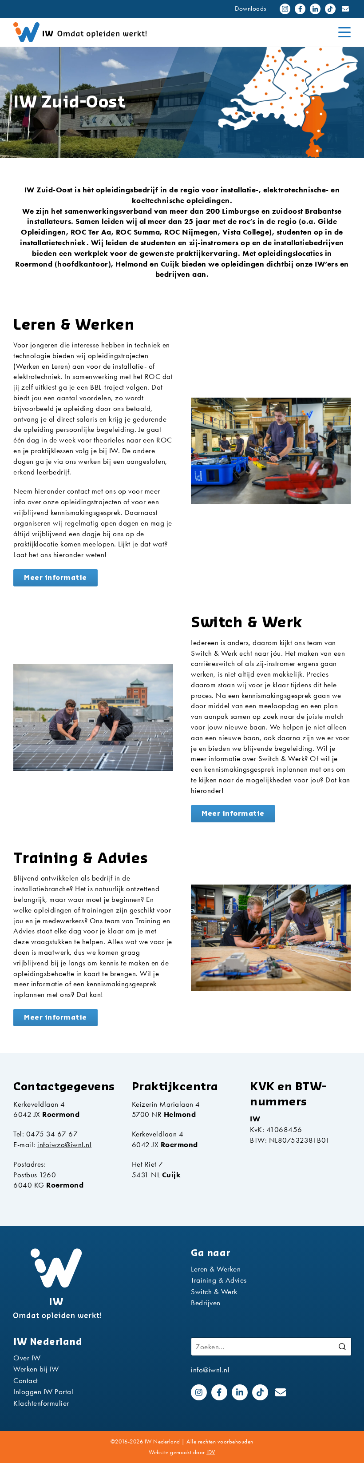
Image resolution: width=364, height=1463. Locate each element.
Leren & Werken (216, 1268)
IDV (210, 1452)
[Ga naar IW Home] (93, 1283)
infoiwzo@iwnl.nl (64, 1144)
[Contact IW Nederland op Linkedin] (315, 9)
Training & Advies (219, 1280)
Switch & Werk (214, 1291)
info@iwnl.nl (210, 1369)
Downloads (250, 8)
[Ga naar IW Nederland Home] (102, 32)
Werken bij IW (36, 1368)
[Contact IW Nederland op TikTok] (330, 9)
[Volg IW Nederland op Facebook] (300, 9)
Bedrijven (206, 1302)
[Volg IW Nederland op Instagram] (285, 9)
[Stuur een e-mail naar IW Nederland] (345, 9)
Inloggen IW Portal (43, 1391)
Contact (25, 1380)
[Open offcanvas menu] (344, 32)
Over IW (27, 1357)
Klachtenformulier (41, 1403)
